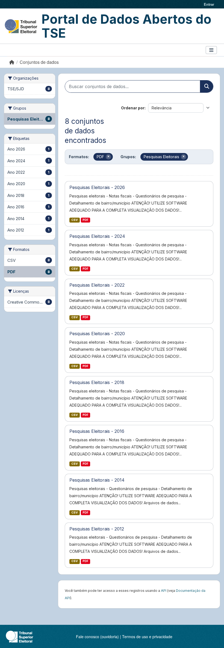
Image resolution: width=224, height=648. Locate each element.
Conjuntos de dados (39, 62)
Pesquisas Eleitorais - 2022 (97, 285)
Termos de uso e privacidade (147, 636)
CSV (74, 220)
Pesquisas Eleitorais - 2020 (97, 333)
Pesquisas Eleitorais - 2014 (97, 480)
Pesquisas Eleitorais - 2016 (96, 431)
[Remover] (108, 157)
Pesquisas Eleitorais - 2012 (96, 529)
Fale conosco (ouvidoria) (97, 636)
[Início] (11, 62)
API (163, 591)
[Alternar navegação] (211, 50)
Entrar (209, 4)
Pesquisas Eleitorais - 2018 (96, 382)
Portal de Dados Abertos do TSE (126, 26)
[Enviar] (206, 86)
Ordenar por (133, 108)
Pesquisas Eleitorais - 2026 (97, 187)
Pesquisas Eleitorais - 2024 (97, 236)
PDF (85, 220)
